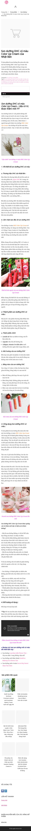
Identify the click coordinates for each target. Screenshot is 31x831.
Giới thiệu (4, 805)
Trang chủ (4, 12)
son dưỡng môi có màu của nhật (15, 82)
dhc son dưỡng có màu (9, 79)
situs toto (4, 822)
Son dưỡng (24, 12)
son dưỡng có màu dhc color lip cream (14, 79)
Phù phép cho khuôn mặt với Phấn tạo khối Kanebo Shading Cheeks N (8, 762)
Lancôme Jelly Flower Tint (18, 653)
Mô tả (4, 94)
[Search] (28, 2)
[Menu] (2, 2)
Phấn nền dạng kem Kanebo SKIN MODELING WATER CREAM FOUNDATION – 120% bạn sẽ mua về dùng (22, 764)
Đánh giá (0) (6, 96)
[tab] (15, 93)
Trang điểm (13, 12)
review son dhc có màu (20, 79)
